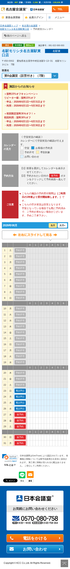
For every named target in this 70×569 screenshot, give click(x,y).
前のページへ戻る (17, 35)
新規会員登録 (13, 17)
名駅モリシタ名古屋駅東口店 (14, 29)
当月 (53, 225)
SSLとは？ (10, 465)
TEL (60, 9)
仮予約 (20, 414)
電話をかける (35, 538)
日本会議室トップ (9, 25)
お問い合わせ (35, 549)
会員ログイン (36, 17)
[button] (10, 458)
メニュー (59, 17)
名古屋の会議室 (30, 25)
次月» (62, 225)
